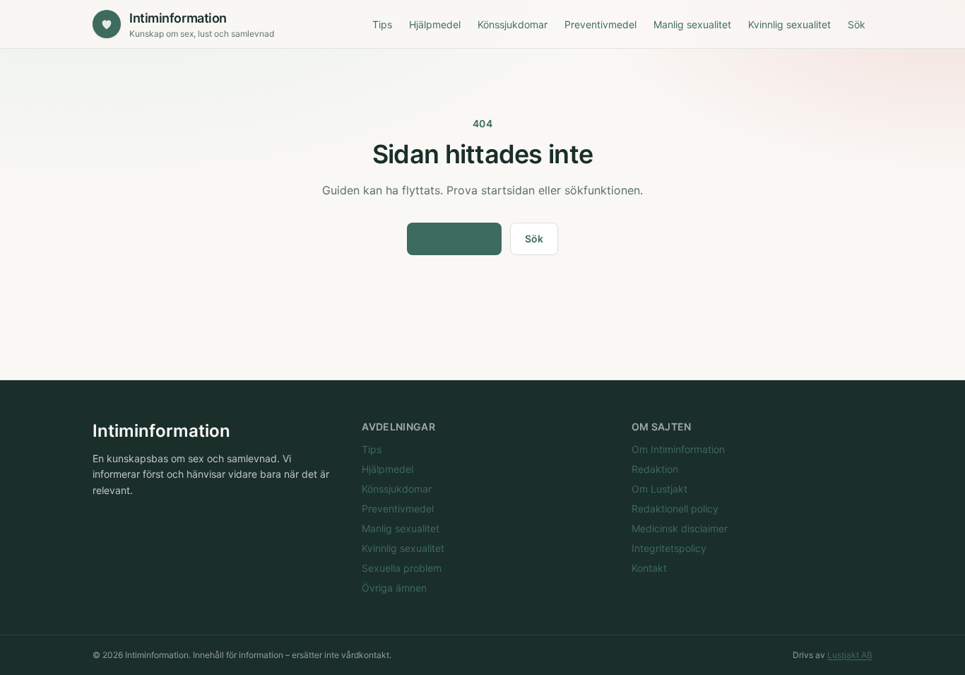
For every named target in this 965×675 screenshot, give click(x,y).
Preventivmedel (600, 24)
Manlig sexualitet (692, 24)
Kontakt (649, 568)
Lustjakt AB (849, 655)
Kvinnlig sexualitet (789, 24)
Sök (856, 24)
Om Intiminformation (678, 449)
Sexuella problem (402, 568)
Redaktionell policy (675, 509)
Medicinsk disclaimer (680, 528)
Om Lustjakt (659, 489)
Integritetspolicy (669, 548)
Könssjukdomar (512, 24)
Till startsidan (454, 238)
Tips (382, 24)
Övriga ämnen (394, 588)
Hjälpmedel (435, 24)
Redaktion (655, 469)
